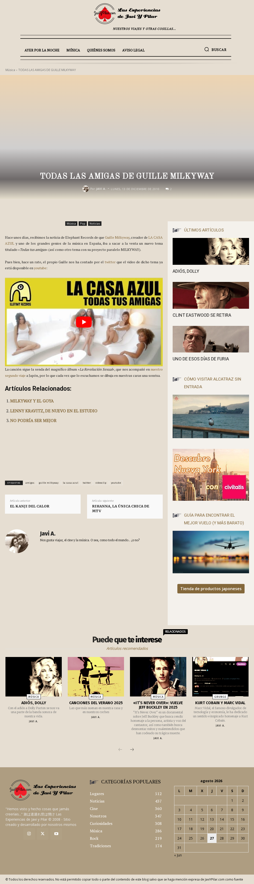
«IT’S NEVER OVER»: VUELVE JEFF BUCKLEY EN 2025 (158, 705)
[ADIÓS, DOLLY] (211, 251)
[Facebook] (134, 210)
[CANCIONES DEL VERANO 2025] (96, 676)
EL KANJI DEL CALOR (29, 506)
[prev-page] (120, 749)
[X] (146, 210)
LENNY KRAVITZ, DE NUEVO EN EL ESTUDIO (53, 411)
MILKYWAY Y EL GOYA (32, 401)
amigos (30, 483)
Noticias (95, 223)
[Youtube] (56, 834)
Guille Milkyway (117, 237)
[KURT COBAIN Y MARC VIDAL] (220, 676)
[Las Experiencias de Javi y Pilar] (127, 13)
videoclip (101, 483)
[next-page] (132, 749)
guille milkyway (49, 483)
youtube (40, 268)
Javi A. (101, 189)
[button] (215, 49)
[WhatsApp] (169, 210)
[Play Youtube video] (84, 322)
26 (202, 838)
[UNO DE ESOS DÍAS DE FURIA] (211, 339)
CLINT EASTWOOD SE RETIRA (202, 315)
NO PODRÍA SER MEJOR (33, 420)
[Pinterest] (157, 210)
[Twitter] (42, 834)
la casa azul (70, 483)
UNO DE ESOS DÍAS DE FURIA (201, 358)
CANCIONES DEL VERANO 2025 (96, 702)
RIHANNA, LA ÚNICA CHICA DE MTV (120, 508)
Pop (82, 223)
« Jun (178, 855)
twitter (110, 262)
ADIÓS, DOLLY (186, 271)
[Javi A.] (86, 189)
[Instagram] (29, 834)
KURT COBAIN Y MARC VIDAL (220, 702)
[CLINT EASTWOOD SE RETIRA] (211, 295)
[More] (180, 210)
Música (71, 223)
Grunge (220, 696)
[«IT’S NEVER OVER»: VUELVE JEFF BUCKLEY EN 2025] (158, 676)
